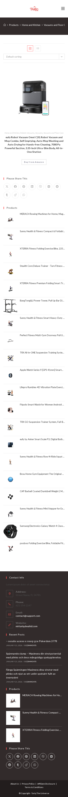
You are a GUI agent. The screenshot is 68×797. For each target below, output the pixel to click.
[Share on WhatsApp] (23, 195)
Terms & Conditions (34, 787)
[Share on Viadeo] (15, 195)
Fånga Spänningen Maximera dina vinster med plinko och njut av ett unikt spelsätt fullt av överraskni (32, 673)
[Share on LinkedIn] (32, 186)
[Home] (4, 25)
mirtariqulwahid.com (26, 626)
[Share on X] (6, 186)
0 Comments (30, 645)
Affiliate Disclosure (46, 783)
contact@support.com (28, 615)
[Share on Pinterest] (23, 186)
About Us (14, 783)
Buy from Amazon (34, 162)
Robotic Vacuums (27, 133)
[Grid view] (30, 48)
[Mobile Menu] (63, 8)
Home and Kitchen (12, 133)
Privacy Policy (28, 783)
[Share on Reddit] (57, 186)
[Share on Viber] (40, 186)
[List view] (38, 48)
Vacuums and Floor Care (53, 133)
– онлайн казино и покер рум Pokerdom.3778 (31, 641)
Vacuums (39, 133)
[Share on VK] (48, 186)
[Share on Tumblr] (6, 195)
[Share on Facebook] (15, 186)
